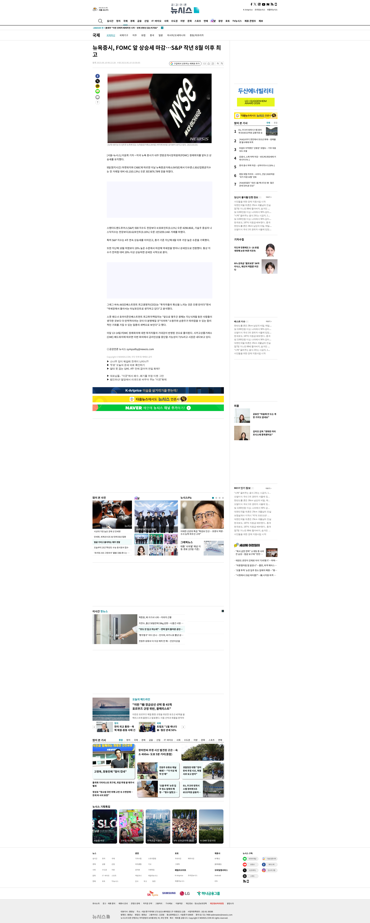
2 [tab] (216, 498)
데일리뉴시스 (153, 875)
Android (218, 875)
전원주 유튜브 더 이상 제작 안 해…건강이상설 (159, 641)
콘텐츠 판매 (135, 903)
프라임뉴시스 (260, 9)
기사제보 (168, 903)
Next (183, 727)
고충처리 (158, 903)
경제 (132, 21)
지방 (182, 21)
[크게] (222, 63)
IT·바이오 (156, 21)
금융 (139, 21)
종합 (121, 740)
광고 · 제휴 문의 (109, 903)
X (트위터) (252, 870)
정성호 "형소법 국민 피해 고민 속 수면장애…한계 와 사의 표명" (112, 793)
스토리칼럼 (152, 858)
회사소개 (95, 903)
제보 (261, 21)
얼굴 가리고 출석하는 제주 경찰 (107, 542)
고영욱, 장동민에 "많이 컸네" (110, 771)
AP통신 (217, 858)
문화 (189, 21)
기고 (149, 864)
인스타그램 (271, 870)
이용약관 (179, 903)
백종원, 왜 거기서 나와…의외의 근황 (155, 617)
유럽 (143, 35)
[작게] (217, 63)
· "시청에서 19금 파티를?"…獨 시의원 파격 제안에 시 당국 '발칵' (256, 575)
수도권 (174, 21)
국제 (125, 21)
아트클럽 (138, 864)
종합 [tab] (276, 122)
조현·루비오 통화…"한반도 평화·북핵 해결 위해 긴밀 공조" (124, 27)
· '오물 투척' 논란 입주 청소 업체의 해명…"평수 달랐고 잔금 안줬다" (256, 570)
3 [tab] (220, 498)
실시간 (110, 21)
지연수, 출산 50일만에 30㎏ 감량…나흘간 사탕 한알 (161, 623)
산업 (146, 21)
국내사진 (178, 858)
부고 (145, 881)
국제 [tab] (268, 122)
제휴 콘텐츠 (250, 21)
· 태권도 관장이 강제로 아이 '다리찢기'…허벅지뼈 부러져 (256, 560)
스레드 (252, 876)
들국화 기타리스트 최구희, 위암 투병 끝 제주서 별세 (113, 784)
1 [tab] (213, 498)
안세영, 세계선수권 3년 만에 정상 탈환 (110, 536)
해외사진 (191, 858)
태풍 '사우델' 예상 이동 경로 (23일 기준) (191, 548)
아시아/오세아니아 (176, 35)
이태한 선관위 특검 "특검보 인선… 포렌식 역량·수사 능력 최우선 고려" (202, 532)
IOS (216, 881)
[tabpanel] (202, 519)
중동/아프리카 (197, 35)
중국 (152, 35)
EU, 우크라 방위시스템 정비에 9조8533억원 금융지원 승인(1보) (192, 789)
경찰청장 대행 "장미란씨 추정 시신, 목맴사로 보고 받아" (192, 771)
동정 (154, 881)
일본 (161, 35)
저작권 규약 (147, 903)
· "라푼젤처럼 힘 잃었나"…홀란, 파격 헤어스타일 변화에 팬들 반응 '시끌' (256, 565)
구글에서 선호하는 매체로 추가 (187, 63)
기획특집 (151, 869)
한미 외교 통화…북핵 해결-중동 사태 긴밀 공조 (124, 730)
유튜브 (252, 864)
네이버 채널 (252, 858)
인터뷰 (137, 869)
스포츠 (198, 21)
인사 (136, 881)
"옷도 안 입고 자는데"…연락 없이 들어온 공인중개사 (161, 629)
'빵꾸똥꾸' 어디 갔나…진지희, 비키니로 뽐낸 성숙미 (161, 635)
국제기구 (124, 35)
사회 (166, 21)
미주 (135, 35)
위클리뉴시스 (272, 9)
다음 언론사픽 (271, 858)
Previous (94, 727)
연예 (206, 21)
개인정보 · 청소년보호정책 (196, 903)
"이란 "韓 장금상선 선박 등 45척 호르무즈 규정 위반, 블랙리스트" (152, 706)
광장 (220, 21)
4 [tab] (223, 498)
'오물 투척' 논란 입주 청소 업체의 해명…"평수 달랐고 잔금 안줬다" (168, 789)
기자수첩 (239, 239)
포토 (227, 21)
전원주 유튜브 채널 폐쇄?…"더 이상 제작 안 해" (168, 771)
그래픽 (177, 864)
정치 (118, 21)
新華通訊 (218, 864)
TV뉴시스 (237, 21)
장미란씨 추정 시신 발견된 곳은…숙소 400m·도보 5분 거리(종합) (158, 752)
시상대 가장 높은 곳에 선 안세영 (107, 531)
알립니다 (230, 903)
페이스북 (271, 864)
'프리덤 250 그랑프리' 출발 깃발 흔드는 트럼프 (113, 552)
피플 (236, 406)
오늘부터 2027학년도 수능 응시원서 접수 (111, 547)
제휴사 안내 (123, 903)
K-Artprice (248, 9)
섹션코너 (138, 875)
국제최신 (111, 35)
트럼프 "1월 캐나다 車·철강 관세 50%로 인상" (167, 730)
